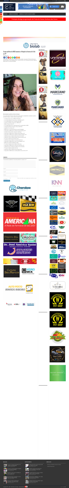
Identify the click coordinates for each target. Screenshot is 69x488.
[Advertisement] (34, 29)
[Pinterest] (8, 58)
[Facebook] (4, 58)
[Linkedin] (15, 58)
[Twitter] (6, 58)
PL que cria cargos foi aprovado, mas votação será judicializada (14, 465)
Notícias (5, 14)
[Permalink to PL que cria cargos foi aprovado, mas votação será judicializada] (5, 467)
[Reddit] (17, 58)
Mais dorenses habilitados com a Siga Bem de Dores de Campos (36, 477)
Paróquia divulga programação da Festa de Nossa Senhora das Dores (34, 19)
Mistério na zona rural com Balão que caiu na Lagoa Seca (14, 473)
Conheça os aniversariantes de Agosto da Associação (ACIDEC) (14, 469)
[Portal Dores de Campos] (9, 10)
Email (4, 171)
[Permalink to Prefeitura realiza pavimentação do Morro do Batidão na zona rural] (27, 471)
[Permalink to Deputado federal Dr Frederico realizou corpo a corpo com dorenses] (27, 475)
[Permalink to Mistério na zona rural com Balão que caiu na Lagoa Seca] (5, 475)
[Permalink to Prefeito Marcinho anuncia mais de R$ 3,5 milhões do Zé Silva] (27, 467)
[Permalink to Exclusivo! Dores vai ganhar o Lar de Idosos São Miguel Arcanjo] (5, 479)
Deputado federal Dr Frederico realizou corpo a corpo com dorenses (36, 473)
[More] (19, 58)
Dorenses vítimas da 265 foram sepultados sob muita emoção (13, 481)
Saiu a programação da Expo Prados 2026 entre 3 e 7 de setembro (20, 0)
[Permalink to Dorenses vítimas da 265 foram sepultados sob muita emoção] (5, 483)
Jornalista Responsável (13, 14)
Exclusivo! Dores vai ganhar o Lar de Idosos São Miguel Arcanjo (14, 477)
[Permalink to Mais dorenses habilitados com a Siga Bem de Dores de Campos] (27, 479)
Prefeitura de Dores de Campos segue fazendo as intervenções (36, 481)
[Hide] (0, 24)
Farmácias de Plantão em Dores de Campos (27, 14)
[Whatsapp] (13, 58)
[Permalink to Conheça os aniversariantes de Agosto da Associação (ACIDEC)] (5, 471)
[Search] (65, 1)
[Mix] (11, 58)
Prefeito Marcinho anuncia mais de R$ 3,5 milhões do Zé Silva (36, 465)
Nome (4, 168)
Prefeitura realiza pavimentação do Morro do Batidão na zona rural (35, 469)
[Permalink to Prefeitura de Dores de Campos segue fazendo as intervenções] (27, 483)
